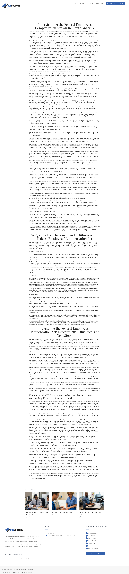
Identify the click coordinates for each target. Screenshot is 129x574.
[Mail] (26, 558)
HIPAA (28, 572)
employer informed (68, 315)
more (54, 77)
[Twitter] (21, 558)
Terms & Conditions (15, 572)
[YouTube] (24, 558)
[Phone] (28, 558)
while (63, 162)
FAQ (31, 572)
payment (49, 390)
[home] (14, 527)
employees (57, 140)
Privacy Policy (23, 572)
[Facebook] (19, 558)
